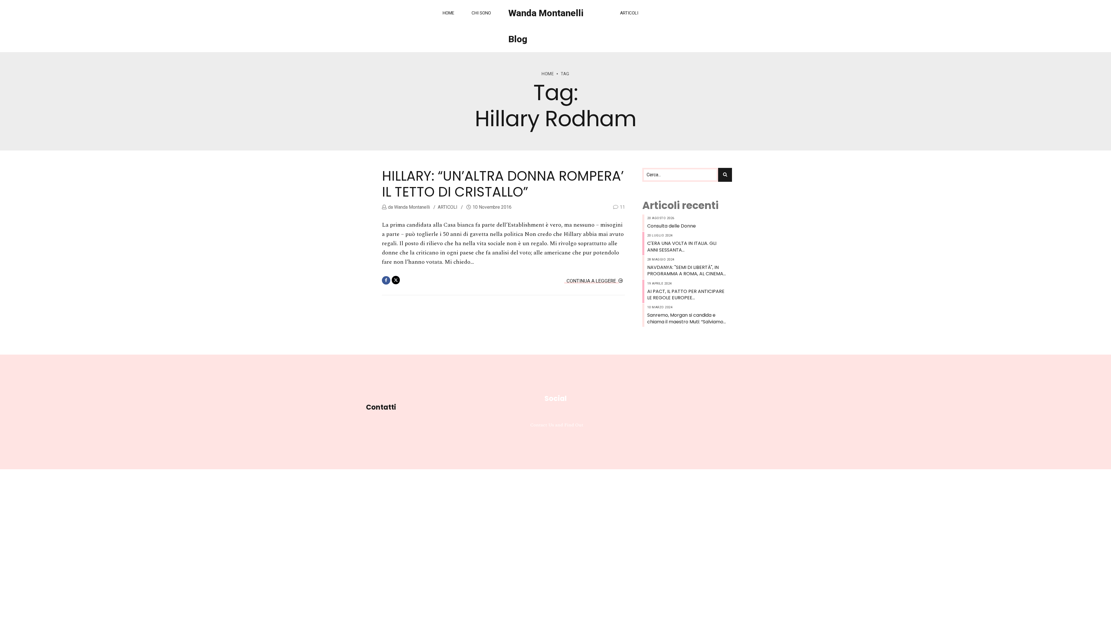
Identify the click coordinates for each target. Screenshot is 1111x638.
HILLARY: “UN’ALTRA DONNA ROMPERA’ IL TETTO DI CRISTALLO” (503, 183)
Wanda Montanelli (411, 207)
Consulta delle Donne (671, 226)
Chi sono (481, 13)
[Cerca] (725, 175)
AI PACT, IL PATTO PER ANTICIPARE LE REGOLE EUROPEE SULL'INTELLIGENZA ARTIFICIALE (685, 294)
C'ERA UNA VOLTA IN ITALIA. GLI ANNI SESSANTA (681, 246)
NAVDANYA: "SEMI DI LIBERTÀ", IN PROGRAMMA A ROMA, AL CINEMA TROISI (685, 270)
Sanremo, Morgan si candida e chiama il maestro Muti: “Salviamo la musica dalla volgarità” (685, 318)
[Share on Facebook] (386, 280)
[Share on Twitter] (396, 280)
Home (448, 13)
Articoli (629, 13)
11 (622, 207)
